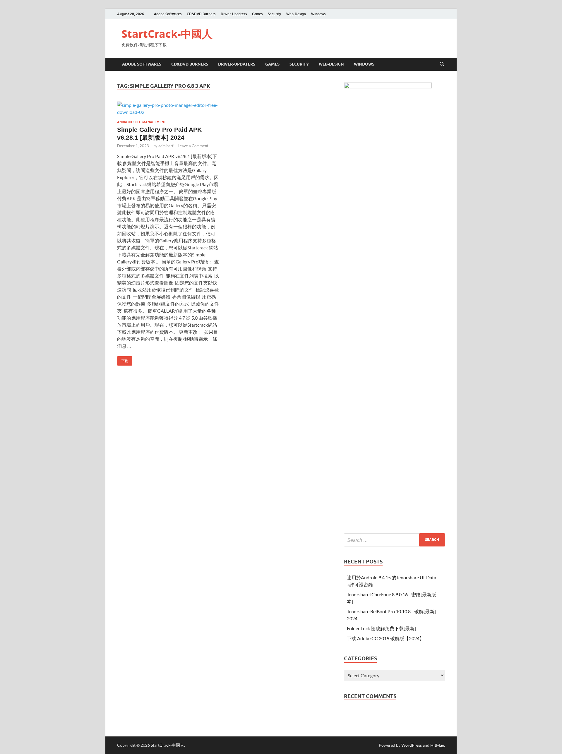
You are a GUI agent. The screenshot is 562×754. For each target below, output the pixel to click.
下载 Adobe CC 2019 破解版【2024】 (385, 638)
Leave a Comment (193, 145)
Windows (318, 14)
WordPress (411, 745)
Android (124, 122)
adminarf (165, 145)
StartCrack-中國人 (167, 34)
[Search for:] (394, 539)
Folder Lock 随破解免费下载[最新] (381, 628)
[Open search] (442, 64)
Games (257, 14)
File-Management (150, 122)
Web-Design (296, 14)
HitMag (437, 745)
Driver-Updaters (234, 14)
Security (274, 14)
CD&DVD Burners (201, 14)
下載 (122, 359)
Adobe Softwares (167, 14)
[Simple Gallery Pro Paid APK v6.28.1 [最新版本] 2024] (168, 109)
